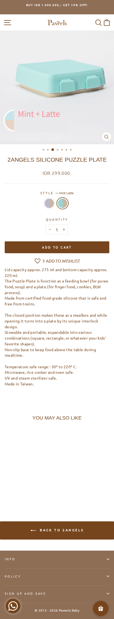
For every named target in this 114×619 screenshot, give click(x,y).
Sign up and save (25, 593)
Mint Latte (62, 203)
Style (57, 193)
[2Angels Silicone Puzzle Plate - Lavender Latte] (8, 488)
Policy (13, 576)
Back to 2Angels (61, 530)
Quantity (57, 219)
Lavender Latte (49, 203)
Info (10, 559)
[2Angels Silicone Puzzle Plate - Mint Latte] (14, 488)
